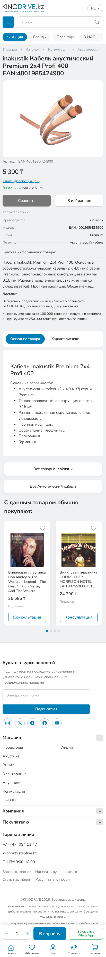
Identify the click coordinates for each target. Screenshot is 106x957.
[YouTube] (57, 723)
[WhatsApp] (20, 723)
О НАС (89, 36)
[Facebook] (44, 723)
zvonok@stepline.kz (20, 853)
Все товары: (53, 468)
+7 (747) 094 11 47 (20, 844)
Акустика (11, 756)
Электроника (14, 773)
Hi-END (9, 800)
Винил (8, 764)
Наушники (12, 782)
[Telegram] (32, 723)
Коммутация (14, 791)
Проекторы (66, 36)
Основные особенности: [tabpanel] (52, 404)
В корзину (49, 934)
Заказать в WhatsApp (85, 933)
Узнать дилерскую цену (21, 181)
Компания (13, 811)
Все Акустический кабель (53, 486)
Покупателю (16, 822)
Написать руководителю (56, 871)
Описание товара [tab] (25, 338)
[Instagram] (7, 723)
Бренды (39, 36)
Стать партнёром (17, 879)
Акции (17, 36)
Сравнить (27, 200)
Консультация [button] (27, 617)
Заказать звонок (17, 871)
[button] (96, 87)
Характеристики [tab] (65, 338)
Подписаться (46, 708)
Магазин (12, 737)
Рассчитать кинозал (53, 879)
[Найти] (97, 22)
